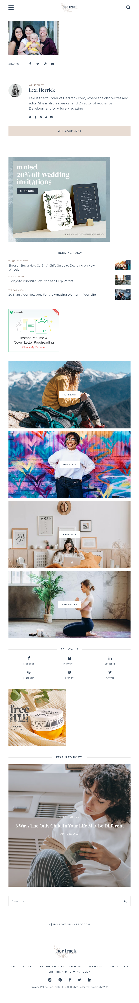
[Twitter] (37, 63)
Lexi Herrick (42, 90)
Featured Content (57, 813)
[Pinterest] (45, 63)
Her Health (79, 813)
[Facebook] (30, 63)
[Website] (30, 117)
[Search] (125, 901)
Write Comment (69, 130)
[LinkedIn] (89, 980)
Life (92, 813)
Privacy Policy (39, 987)
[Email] (52, 63)
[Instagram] (40, 117)
